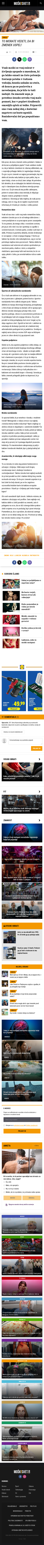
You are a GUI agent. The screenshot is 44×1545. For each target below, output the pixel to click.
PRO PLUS (33, 1506)
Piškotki (28, 1511)
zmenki (6, 555)
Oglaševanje (12, 1506)
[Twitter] (19, 59)
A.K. (10, 52)
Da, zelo (8, 1182)
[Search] (41, 3)
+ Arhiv (36, 1146)
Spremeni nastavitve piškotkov (22, 1516)
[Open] (5, 3)
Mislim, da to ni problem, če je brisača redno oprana (23, 1192)
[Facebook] (14, 59)
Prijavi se (37, 748)
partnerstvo (34, 555)
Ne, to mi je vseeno (12, 1189)
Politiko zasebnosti (31, 1125)
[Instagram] (24, 1476)
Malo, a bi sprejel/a (12, 1185)
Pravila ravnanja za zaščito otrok (22, 1525)
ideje (11, 555)
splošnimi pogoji (19, 1125)
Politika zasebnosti (15, 1520)
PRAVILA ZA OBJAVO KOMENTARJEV (13, 732)
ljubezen (17, 555)
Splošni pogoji (30, 1520)
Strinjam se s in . (22, 1125)
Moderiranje (17, 1511)
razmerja (25, 555)
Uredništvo (23, 1506)
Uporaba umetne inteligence (22, 1530)
